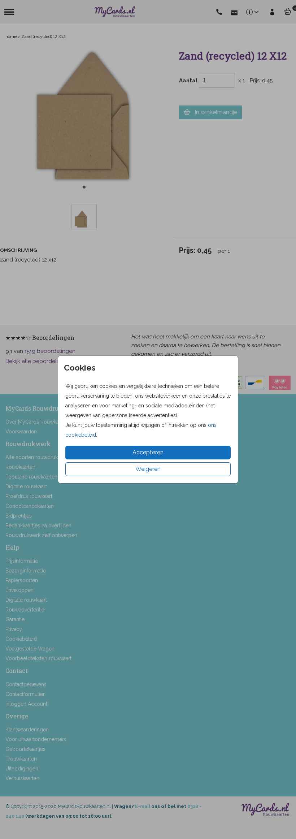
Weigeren (148, 469)
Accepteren (148, 452)
